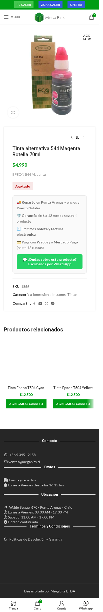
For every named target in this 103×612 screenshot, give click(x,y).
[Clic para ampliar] (13, 112)
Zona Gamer (50, 4)
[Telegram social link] (53, 303)
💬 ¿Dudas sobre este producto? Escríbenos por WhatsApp (49, 261)
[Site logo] (50, 17)
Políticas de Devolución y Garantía (35, 539)
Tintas (72, 294)
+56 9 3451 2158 (22, 455)
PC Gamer (24, 4)
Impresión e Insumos (49, 294)
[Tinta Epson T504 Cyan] (26, 360)
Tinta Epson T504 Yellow (73, 388)
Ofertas (76, 4)
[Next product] (84, 137)
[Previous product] (72, 137)
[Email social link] (40, 303)
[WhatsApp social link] (47, 303)
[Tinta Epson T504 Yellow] (73, 360)
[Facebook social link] (34, 303)
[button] (26, 403)
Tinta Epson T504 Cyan (26, 388)
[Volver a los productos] (78, 137)
